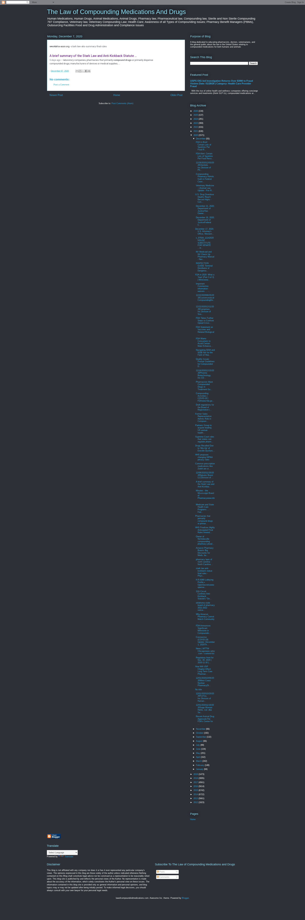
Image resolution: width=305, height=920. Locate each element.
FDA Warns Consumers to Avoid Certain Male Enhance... (204, 342)
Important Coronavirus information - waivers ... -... (202, 287)
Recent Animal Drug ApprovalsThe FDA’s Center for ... (204, 720)
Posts (162, 872)
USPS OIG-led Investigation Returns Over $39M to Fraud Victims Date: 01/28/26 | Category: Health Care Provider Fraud (221, 83)
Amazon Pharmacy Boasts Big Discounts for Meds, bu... (204, 552)
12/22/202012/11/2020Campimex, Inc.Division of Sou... (204, 310)
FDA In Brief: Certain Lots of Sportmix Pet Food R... (203, 146)
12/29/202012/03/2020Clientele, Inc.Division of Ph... (204, 166)
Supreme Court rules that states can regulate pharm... (204, 439)
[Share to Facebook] (86, 71)
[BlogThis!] (80, 71)
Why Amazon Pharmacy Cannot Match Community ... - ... (204, 618)
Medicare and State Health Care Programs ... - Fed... (204, 508)
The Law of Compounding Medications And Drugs (116, 11)
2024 (196, 119)
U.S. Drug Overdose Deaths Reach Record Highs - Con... (204, 198)
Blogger (185, 898)
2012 (196, 802)
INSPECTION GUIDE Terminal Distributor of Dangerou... (204, 267)
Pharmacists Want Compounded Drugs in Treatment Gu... (204, 386)
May (198, 753)
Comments (164, 877)
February (200, 765)
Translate (69, 856)
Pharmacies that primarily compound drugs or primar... (204, 520)
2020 (196, 135)
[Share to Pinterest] (89, 71)
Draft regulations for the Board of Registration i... (204, 407)
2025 (196, 115)
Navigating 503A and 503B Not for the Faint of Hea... (205, 352)
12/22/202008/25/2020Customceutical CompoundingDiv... (204, 299)
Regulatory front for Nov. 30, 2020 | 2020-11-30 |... (204, 660)
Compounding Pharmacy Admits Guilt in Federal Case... (204, 178)
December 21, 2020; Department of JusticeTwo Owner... (204, 210)
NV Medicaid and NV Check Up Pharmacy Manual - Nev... (204, 255)
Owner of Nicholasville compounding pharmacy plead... (204, 540)
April (198, 757)
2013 (196, 798)
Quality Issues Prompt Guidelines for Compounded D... (205, 363)
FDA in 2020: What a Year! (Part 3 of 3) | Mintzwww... (204, 277)
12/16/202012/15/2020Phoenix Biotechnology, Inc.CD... (204, 374)
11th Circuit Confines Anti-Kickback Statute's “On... (203, 595)
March (199, 761)
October (200, 733)
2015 (196, 790)
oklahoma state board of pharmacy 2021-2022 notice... (205, 606)
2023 (196, 123)
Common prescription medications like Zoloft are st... (205, 466)
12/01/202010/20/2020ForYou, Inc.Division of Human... (204, 697)
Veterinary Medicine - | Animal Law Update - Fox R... (204, 188)
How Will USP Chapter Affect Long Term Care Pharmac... (203, 670)
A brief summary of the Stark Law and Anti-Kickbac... (204, 484)
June (198, 749)
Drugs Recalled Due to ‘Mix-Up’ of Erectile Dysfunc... (205, 448)
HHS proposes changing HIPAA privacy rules (204, 457)
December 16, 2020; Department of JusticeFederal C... (204, 221)
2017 (196, 782)
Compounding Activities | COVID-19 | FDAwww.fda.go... (204, 397)
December (201, 138)
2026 (196, 111)
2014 (196, 794)
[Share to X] (83, 71)
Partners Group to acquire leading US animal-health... (203, 429)
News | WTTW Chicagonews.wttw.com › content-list (205, 651)
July (198, 745)
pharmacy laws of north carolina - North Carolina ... (204, 562)
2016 (196, 786)
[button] (51, 46)
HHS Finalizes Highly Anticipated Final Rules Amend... (205, 530)
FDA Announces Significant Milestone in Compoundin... (203, 629)
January (200, 769)
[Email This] (77, 71)
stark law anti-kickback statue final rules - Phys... (203, 572)
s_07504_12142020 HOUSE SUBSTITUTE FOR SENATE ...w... (204, 243)
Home (116, 95)
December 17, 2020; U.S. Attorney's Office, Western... (204, 231)
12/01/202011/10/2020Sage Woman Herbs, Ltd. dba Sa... (204, 709)
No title (198, 689)
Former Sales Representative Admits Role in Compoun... (203, 418)
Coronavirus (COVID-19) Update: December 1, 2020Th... (205, 641)
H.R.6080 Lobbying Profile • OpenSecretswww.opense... (204, 583)
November (201, 729)
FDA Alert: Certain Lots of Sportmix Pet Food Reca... (204, 156)
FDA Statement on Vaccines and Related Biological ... (204, 331)
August (199, 741)
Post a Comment (61, 84)
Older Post (176, 95)
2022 (196, 127)
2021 (196, 131)
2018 (196, 778)
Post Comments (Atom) (122, 103)
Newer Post (56, 95)
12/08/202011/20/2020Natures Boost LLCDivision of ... (204, 475)
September (201, 737)
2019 (196, 774)
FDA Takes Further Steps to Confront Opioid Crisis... (204, 320)
